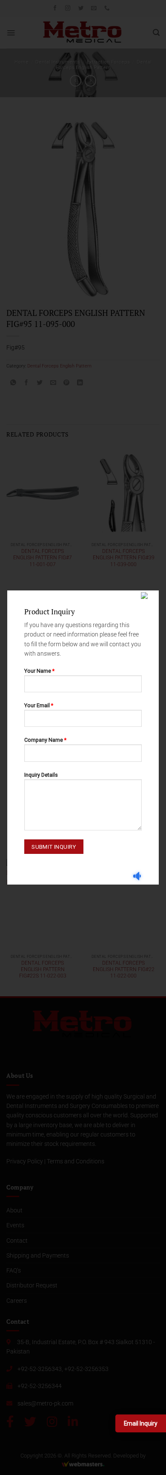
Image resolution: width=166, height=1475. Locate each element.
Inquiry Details (41, 775)
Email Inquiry (140, 1423)
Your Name (39, 671)
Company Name (45, 740)
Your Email (38, 705)
